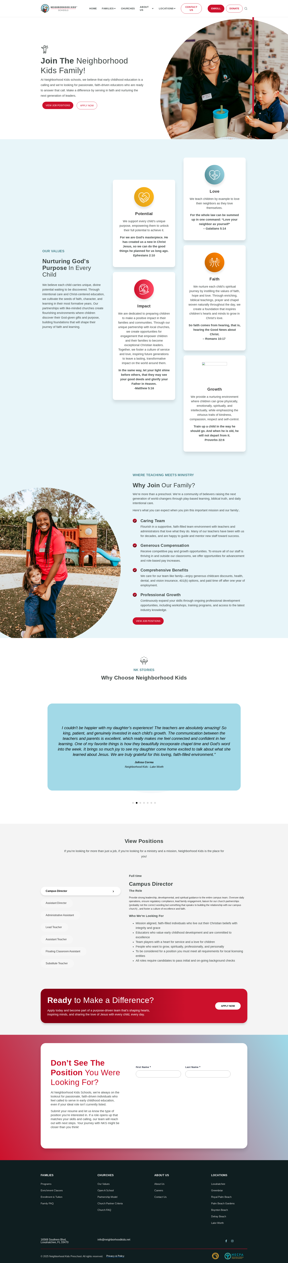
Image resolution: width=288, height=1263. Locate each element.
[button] (133, 803)
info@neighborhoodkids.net (114, 1239)
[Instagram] (232, 1241)
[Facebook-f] (226, 1241)
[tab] (81, 891)
